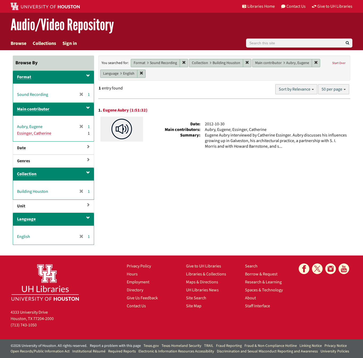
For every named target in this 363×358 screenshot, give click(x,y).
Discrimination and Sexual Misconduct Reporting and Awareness (267, 351)
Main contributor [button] (33, 109)
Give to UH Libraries (203, 266)
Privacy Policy (139, 266)
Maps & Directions (202, 282)
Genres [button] (23, 161)
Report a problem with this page (115, 345)
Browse (18, 43)
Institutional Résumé (88, 351)
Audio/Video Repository (62, 25)
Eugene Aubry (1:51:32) (125, 110)
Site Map (193, 306)
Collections (44, 43)
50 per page (332, 89)
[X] (317, 268)
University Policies (334, 351)
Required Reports (122, 351)
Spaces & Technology (264, 290)
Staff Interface (257, 306)
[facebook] (304, 268)
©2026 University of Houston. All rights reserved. (49, 345)
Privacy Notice (335, 345)
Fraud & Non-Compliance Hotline (270, 345)
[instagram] (330, 268)
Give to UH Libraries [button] (334, 6)
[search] (347, 43)
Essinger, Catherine (34, 133)
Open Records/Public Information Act (40, 351)
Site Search (196, 298)
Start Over (338, 63)
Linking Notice (310, 345)
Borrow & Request (261, 274)
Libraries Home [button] (261, 6)
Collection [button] (26, 174)
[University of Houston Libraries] (45, 282)
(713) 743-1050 (24, 325)
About (250, 298)
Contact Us (136, 306)
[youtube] (344, 268)
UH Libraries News (202, 290)
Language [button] (26, 219)
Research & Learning (263, 282)
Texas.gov (151, 345)
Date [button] (21, 148)
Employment (138, 282)
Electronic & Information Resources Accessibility (176, 351)
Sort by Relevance (295, 89)
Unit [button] (21, 206)
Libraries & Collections (206, 274)
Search (251, 266)
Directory (135, 290)
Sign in (69, 43)
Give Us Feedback (142, 298)
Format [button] (24, 77)
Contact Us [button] (296, 6)
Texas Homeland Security (181, 345)
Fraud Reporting (229, 345)
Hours (132, 274)
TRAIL (208, 345)
